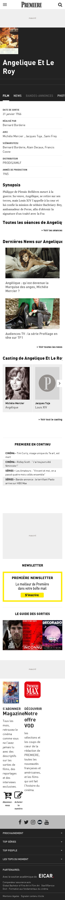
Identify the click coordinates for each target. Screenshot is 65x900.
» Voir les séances (51, 230)
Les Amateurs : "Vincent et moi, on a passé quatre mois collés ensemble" (30, 472)
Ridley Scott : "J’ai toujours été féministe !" (28, 463)
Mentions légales (11, 896)
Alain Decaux (35, 147)
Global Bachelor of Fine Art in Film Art (21, 885)
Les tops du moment (15, 859)
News (17, 95)
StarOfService (47, 885)
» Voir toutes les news (49, 346)
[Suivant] (59, 383)
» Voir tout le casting (50, 419)
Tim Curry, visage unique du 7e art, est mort (32, 455)
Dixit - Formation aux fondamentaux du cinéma (25, 888)
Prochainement (13, 833)
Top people (10, 850)
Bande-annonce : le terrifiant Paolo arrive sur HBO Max (29, 481)
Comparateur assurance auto (17, 882)
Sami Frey (50, 136)
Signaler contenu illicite (32, 896)
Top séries (9, 841)
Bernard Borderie (14, 125)
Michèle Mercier (13, 136)
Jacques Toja (33, 136)
